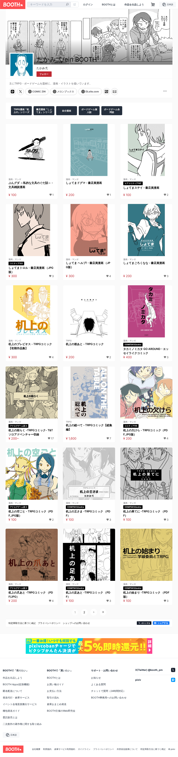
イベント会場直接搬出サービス (20, 704)
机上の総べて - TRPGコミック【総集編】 (89, 427)
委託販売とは (10, 717)
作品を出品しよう (134, 4)
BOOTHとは (108, 4)
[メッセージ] (114, 91)
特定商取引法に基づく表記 (152, 749)
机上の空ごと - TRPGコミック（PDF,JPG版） (31, 513)
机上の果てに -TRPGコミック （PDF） (145, 513)
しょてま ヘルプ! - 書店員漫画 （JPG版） (88, 265)
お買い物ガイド (55, 684)
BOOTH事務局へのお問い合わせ (109, 697)
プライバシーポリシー (103, 749)
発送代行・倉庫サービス (16, 697)
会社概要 (36, 749)
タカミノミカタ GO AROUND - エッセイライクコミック (146, 351)
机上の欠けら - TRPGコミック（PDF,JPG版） (145, 432)
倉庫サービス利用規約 (64, 749)
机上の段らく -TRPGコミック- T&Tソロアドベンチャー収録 (31, 432)
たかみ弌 (42, 68)
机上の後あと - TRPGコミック (85, 344)
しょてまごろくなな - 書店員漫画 (144, 263)
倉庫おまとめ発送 (56, 704)
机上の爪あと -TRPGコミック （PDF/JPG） (31, 594)
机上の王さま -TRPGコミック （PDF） (88, 513)
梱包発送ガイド (11, 710)
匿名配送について (12, 690)
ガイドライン (84, 749)
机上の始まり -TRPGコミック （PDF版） (146, 594)
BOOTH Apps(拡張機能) (16, 684)
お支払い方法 (54, 690)
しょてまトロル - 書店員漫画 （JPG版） (31, 270)
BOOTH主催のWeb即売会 (61, 710)
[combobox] (49, 4)
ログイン (88, 4)
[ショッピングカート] (152, 4)
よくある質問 (98, 684)
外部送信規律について (127, 749)
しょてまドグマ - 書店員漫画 (84, 183)
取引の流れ (53, 697)
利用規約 (47, 749)
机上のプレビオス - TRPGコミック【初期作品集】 (30, 346)
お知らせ (96, 677)
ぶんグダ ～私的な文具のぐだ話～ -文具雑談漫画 (31, 185)
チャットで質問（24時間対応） (108, 690)
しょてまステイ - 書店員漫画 (141, 187)
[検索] (67, 4)
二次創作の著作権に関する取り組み (22, 723)
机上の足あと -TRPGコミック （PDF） (88, 594)
